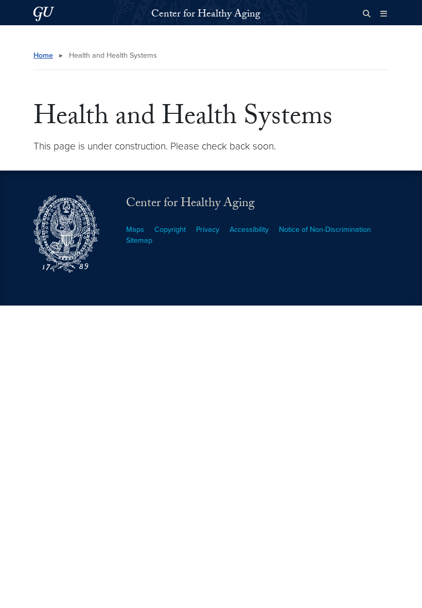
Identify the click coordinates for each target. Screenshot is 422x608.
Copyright (170, 229)
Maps (135, 229)
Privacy (207, 229)
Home (43, 55)
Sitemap (139, 240)
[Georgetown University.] (43, 13)
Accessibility (249, 229)
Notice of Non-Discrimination (325, 229)
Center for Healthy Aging (205, 15)
